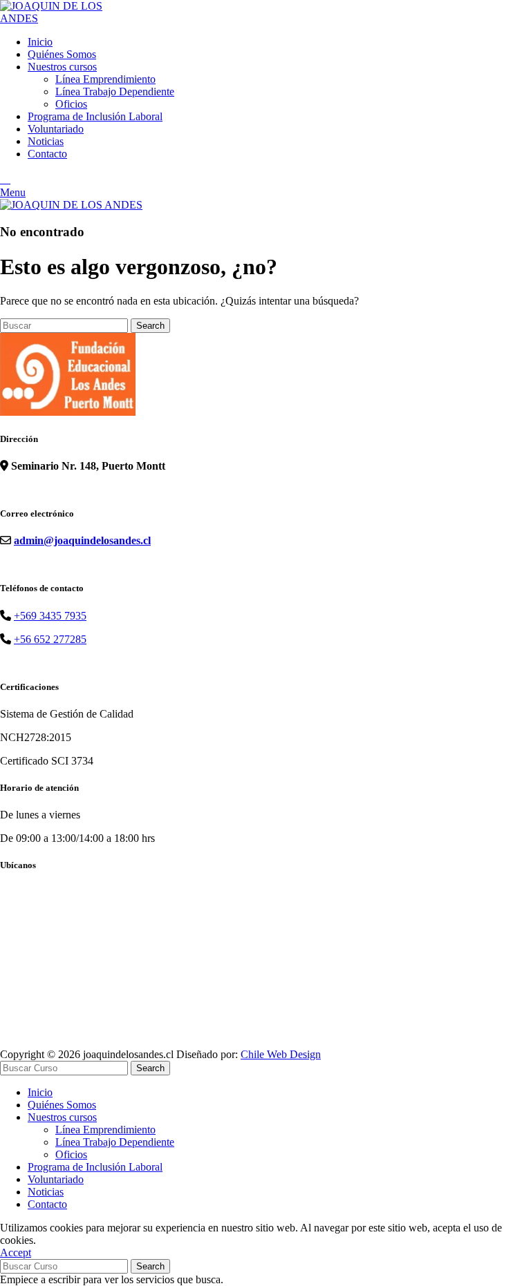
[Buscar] (5, 179)
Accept (15, 1252)
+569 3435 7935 (50, 616)
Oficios (71, 104)
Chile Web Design (281, 1054)
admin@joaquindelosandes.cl (82, 540)
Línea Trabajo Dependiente (114, 91)
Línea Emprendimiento (105, 79)
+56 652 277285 (50, 639)
